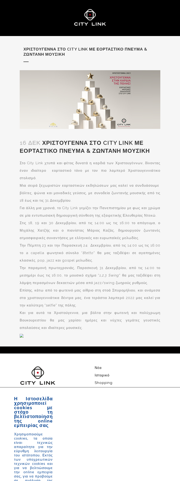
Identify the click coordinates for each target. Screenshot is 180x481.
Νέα (98, 368)
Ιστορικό (102, 375)
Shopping (103, 383)
